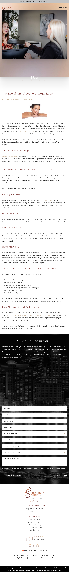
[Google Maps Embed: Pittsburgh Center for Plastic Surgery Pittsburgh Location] (34, 383)
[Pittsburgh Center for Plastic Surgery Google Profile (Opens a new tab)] (37, 545)
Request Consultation (13, 475)
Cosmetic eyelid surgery (10, 156)
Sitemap (31, 558)
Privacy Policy (21, 470)
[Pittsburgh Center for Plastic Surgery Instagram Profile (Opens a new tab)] (30, 545)
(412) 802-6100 (61, 475)
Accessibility (50, 558)
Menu (64, 7)
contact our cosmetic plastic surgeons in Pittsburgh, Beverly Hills (28, 315)
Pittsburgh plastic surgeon (26, 131)
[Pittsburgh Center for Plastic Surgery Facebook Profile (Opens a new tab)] (33, 545)
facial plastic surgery (46, 200)
